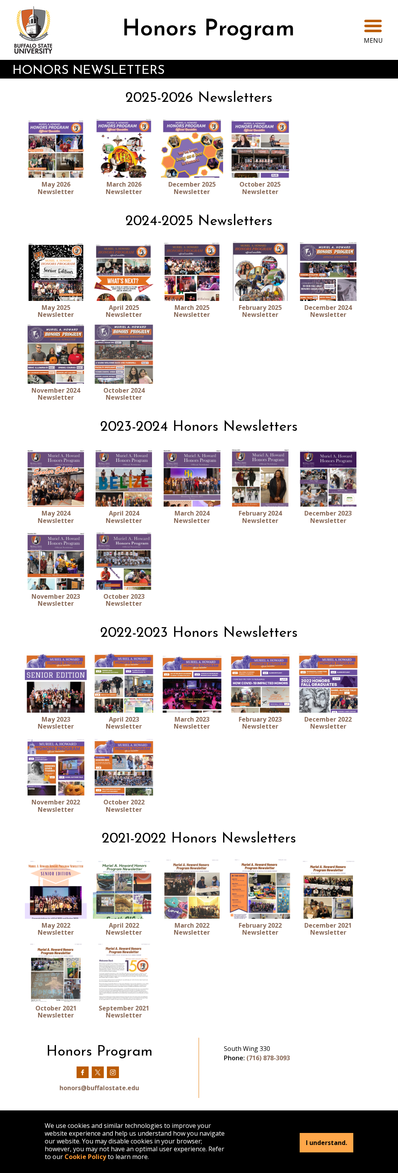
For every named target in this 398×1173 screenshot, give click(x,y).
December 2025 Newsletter (192, 188)
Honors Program (208, 29)
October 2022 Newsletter (124, 806)
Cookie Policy (85, 1156)
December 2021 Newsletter (328, 929)
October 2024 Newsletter (124, 394)
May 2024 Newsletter (56, 517)
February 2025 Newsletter (260, 311)
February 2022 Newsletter (260, 929)
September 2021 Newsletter (124, 1012)
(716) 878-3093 (268, 1058)
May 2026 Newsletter (56, 188)
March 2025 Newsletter (192, 311)
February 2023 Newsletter (260, 723)
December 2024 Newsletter (328, 311)
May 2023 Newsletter (56, 723)
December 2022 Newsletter (328, 723)
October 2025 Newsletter (260, 188)
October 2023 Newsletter (124, 600)
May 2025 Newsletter (56, 311)
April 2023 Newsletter (124, 723)
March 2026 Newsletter (124, 188)
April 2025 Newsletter (124, 311)
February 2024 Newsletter (260, 517)
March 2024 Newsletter (192, 517)
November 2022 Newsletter (55, 806)
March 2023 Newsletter (192, 723)
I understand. (326, 1142)
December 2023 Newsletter (328, 517)
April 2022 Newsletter (124, 929)
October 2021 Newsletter (56, 1012)
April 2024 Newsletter (124, 517)
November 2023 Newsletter (55, 600)
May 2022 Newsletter (56, 929)
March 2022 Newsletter (192, 929)
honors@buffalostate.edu (99, 1087)
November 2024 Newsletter (55, 394)
